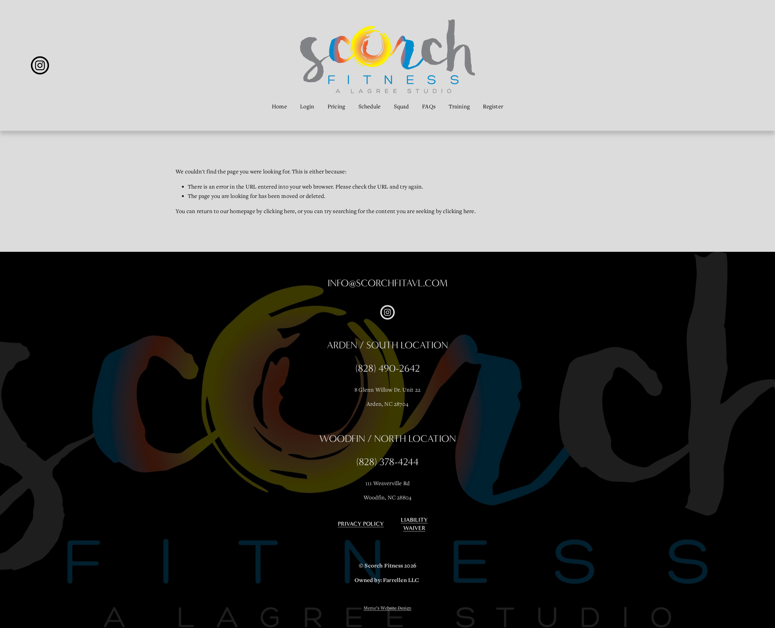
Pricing (336, 106)
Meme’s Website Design (387, 608)
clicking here (279, 211)
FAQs (429, 106)
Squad (401, 106)
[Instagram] (40, 65)
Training (459, 106)
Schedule (369, 106)
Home (279, 106)
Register (493, 106)
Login (307, 106)
